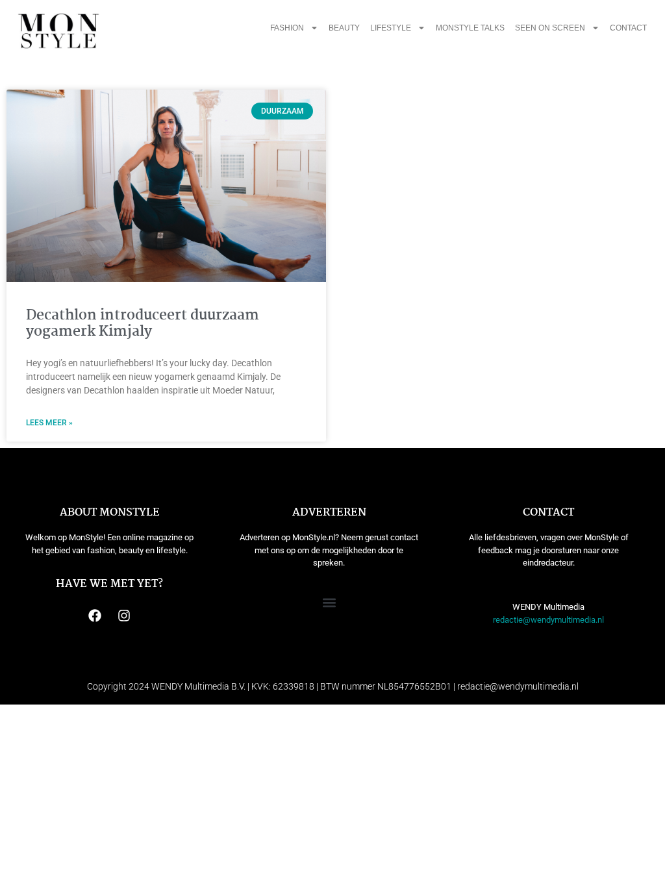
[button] (329, 602)
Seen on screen (550, 27)
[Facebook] (95, 616)
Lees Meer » (49, 422)
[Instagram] (124, 616)
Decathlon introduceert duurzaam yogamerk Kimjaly (142, 324)
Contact (628, 27)
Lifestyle (390, 27)
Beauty (344, 27)
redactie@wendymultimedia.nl (548, 620)
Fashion (287, 27)
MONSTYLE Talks (470, 27)
